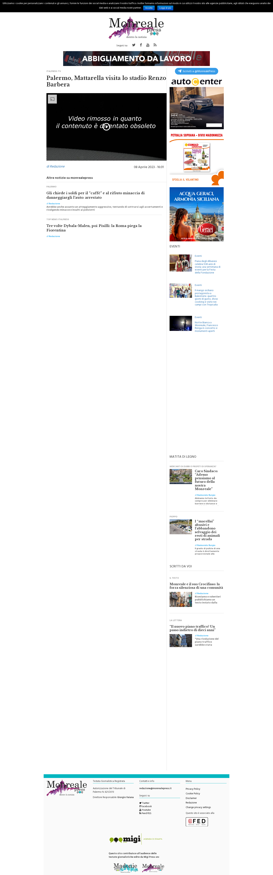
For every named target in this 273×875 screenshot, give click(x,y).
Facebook (146, 807)
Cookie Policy (193, 794)
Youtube (146, 810)
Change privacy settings (198, 807)
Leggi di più (165, 8)
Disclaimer (191, 798)
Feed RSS (146, 813)
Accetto (149, 8)
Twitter (145, 803)
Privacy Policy (193, 789)
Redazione (191, 803)
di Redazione (55, 167)
